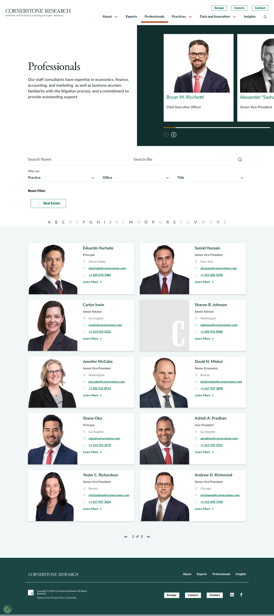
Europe (219, 8)
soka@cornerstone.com (104, 438)
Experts (131, 16)
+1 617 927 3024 (100, 501)
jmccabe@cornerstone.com (107, 381)
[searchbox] (32, 178)
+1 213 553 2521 (211, 445)
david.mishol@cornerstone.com (221, 381)
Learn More (90, 281)
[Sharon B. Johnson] (193, 325)
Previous (166, 134)
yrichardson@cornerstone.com (109, 495)
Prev (126, 536)
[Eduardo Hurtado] (81, 268)
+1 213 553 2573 (100, 445)
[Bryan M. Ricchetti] (199, 78)
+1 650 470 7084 (100, 275)
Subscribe (71, 598)
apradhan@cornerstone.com (219, 438)
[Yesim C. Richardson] (81, 495)
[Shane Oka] (81, 438)
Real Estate (51, 203)
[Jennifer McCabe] (81, 382)
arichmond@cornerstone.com (220, 495)
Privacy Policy (58, 598)
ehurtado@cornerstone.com (107, 268)
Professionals (154, 16)
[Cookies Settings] (7, 609)
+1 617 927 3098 (211, 388)
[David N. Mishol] (193, 382)
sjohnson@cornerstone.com (218, 325)
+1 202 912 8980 (211, 331)
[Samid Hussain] (193, 268)
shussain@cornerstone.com (218, 268)
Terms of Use (43, 598)
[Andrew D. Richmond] (193, 495)
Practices (179, 16)
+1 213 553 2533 (100, 331)
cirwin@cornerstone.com (105, 325)
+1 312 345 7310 (211, 501)
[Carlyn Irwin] (81, 325)
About (107, 16)
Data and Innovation (215, 16)
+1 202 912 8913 (100, 388)
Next (173, 134)
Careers (239, 8)
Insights (250, 16)
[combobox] (62, 178)
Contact (260, 8)
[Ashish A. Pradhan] (193, 438)
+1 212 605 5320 (211, 275)
